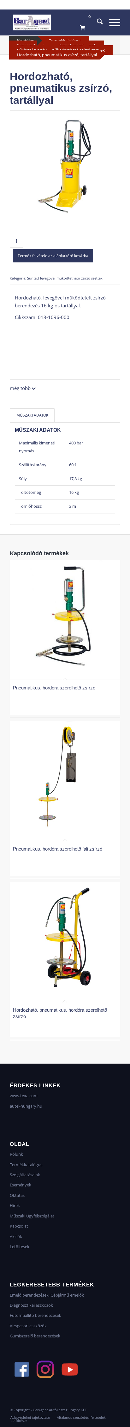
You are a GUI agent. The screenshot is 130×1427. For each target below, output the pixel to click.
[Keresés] (97, 22)
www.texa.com (24, 1095)
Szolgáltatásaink (25, 1175)
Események (20, 1185)
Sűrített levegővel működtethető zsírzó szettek (65, 278)
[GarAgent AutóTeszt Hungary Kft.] (54, 22)
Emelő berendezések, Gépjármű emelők (47, 1295)
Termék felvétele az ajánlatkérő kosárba (53, 255)
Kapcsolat (19, 1226)
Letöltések (19, 1246)
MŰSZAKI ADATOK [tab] (32, 415)
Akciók (16, 1236)
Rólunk (16, 1154)
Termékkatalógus (26, 1164)
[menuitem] (97, 22)
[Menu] (111, 22)
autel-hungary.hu (26, 1106)
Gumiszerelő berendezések (35, 1336)
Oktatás (17, 1195)
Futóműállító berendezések (35, 1315)
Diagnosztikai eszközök (31, 1305)
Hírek (15, 1205)
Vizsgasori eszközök (28, 1326)
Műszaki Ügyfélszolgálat (32, 1216)
